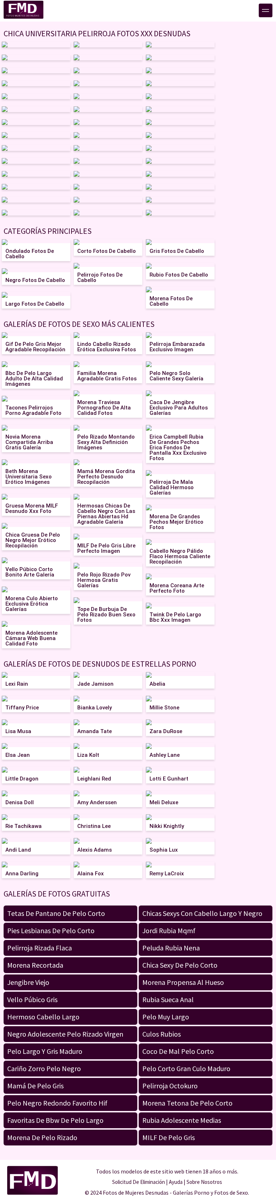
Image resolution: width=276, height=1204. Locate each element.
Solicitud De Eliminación (138, 1181)
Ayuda (176, 1181)
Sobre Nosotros (204, 1181)
